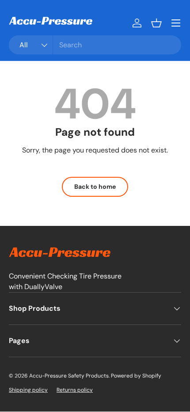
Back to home (95, 187)
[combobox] (95, 44)
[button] (156, 23)
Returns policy (75, 389)
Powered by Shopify (136, 375)
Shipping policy (28, 389)
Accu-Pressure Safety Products (69, 375)
